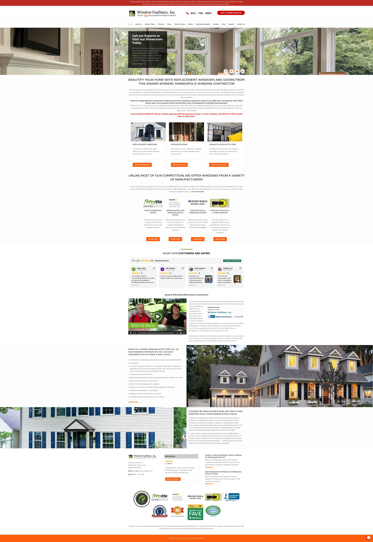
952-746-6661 (191, 110)
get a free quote (231, 13)
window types (150, 24)
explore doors (179, 165)
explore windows (142, 165)
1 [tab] (183, 73)
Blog (223, 24)
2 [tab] (185, 73)
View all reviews (173, 479)
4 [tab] (190, 73)
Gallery (190, 24)
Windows (161, 24)
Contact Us (241, 24)
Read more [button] (135, 285)
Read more (209, 467)
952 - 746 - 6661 (201, 13)
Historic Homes (179, 24)
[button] (243, 276)
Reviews (216, 24)
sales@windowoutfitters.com (143, 471)
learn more (137, 64)
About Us (138, 24)
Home (130, 24)
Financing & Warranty (203, 24)
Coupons (231, 24)
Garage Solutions (219, 165)
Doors (169, 24)
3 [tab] (187, 73)
